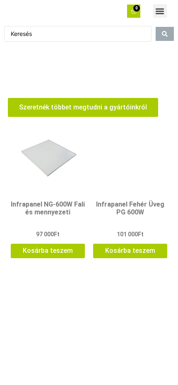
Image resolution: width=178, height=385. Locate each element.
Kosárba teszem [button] (48, 250)
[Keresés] (165, 34)
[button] (160, 11)
